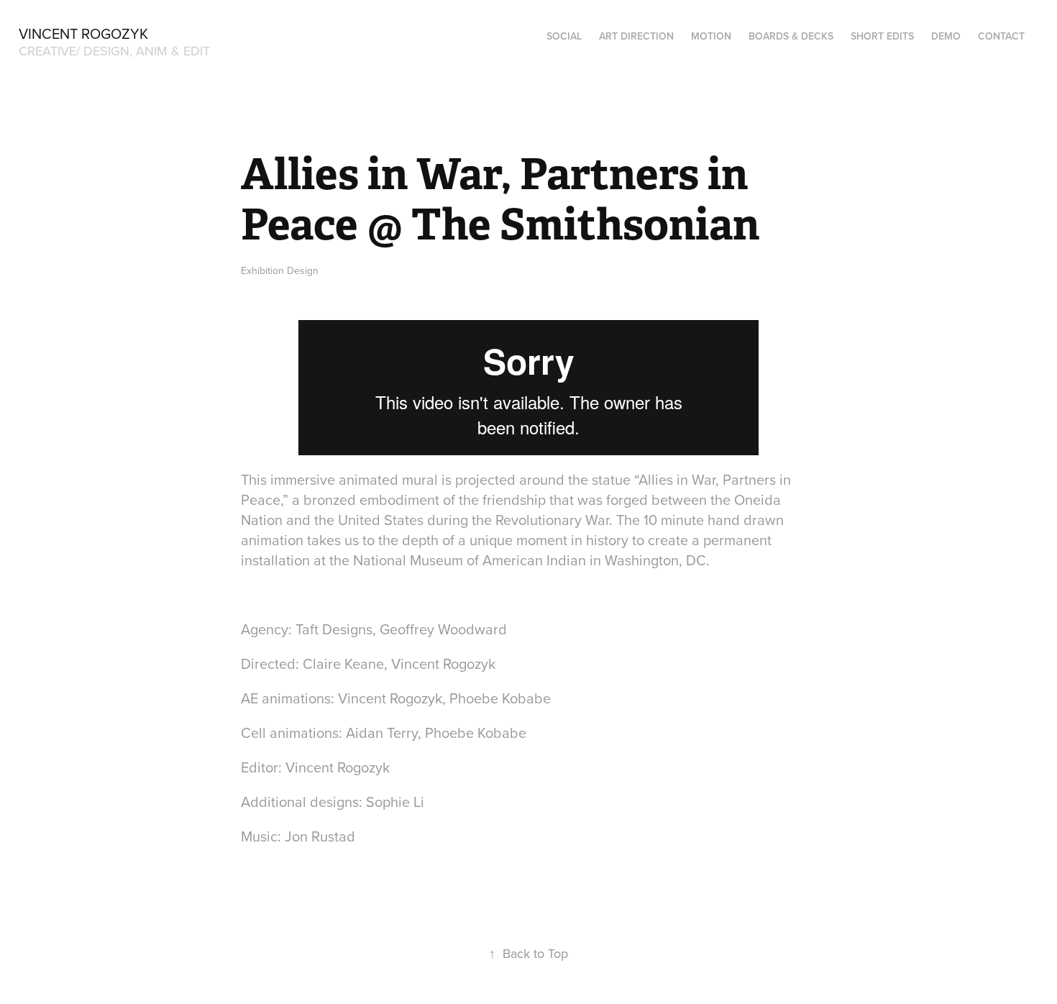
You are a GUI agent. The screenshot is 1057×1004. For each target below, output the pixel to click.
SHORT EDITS (882, 36)
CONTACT (1001, 36)
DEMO (946, 36)
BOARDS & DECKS (791, 36)
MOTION (711, 36)
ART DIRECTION (636, 36)
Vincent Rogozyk (83, 33)
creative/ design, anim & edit (114, 51)
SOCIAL (564, 36)
